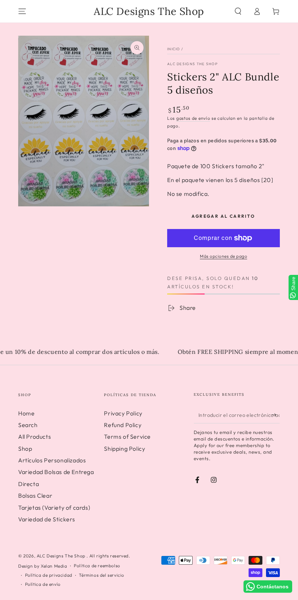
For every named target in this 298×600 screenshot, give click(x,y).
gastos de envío (193, 118)
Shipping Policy (124, 448)
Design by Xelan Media (42, 566)
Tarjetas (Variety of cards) (54, 507)
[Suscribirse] (275, 415)
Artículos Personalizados (52, 460)
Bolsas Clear (35, 495)
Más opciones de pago (223, 256)
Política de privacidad (48, 575)
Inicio (173, 49)
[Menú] (22, 11)
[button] (238, 11)
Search (28, 425)
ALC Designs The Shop (192, 64)
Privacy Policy (123, 413)
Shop (25, 448)
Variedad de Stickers (46, 519)
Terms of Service (127, 436)
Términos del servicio (101, 575)
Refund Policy (122, 425)
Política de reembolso (97, 565)
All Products (34, 436)
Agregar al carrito (223, 216)
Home (26, 413)
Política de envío (43, 584)
